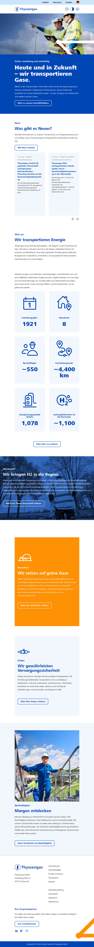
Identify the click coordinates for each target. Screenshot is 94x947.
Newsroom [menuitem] (57, 2)
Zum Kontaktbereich (27, 924)
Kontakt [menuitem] (69, 2)
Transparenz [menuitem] (53, 878)
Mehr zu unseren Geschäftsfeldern (33, 103)
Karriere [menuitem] (51, 882)
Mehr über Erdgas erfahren (33, 701)
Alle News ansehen (26, 148)
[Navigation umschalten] (77, 9)
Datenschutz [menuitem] (53, 902)
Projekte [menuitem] (45, 2)
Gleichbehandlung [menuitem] (56, 890)
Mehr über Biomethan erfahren (35, 605)
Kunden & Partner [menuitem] (55, 874)
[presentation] (73, 218)
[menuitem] (16, 931)
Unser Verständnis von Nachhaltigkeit (35, 843)
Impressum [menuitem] (52, 898)
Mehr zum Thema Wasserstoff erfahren (23, 503)
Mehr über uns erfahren (47, 444)
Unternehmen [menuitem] (54, 866)
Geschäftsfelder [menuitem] (54, 870)
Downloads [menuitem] (53, 894)
